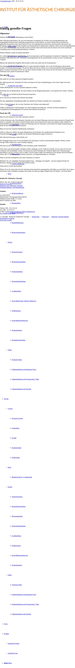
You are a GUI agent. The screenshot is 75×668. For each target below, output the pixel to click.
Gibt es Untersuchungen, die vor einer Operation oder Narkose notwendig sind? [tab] (24, 104)
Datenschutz (35, 217)
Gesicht (10, 105)
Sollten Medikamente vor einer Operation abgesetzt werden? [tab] (18, 87)
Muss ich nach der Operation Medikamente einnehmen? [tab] (17, 129)
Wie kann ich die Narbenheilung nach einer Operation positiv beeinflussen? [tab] (23, 145)
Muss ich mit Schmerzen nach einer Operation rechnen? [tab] (17, 117)
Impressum (45, 217)
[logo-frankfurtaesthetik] (37, 15)
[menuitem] (39, 242)
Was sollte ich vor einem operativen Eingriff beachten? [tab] (17, 79)
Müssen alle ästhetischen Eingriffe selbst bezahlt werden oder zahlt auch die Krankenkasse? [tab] (28, 63)
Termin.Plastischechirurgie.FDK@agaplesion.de (20, 211)
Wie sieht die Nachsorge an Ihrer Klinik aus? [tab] (14, 137)
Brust (9, 174)
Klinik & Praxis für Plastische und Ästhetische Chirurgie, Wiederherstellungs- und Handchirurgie (12, 185)
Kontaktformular (6, 1)
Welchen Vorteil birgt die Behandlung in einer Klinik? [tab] (16, 37)
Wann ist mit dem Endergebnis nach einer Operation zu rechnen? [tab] (20, 157)
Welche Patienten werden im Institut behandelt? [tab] (14, 53)
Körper (10, 242)
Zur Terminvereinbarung (7, 213)
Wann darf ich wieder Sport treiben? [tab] (11, 166)
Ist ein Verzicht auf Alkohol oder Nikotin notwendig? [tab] (16, 97)
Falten (10, 350)
